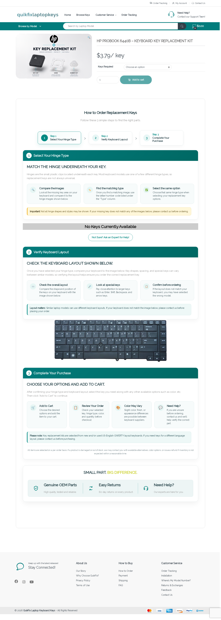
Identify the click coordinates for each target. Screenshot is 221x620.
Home (67, 15)
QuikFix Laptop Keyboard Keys (39, 610)
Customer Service (105, 15)
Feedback (166, 590)
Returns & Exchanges (172, 585)
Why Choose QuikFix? (87, 575)
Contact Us (200, 3)
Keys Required (105, 66)
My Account (181, 3)
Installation (166, 575)
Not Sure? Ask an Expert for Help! (110, 237)
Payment (123, 575)
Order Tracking (160, 3)
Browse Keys (83, 15)
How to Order (126, 571)
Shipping (123, 580)
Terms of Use (83, 585)
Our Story (81, 571)
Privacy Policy (83, 580)
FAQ (121, 585)
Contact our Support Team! (191, 16)
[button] (89, 37)
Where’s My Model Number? (176, 580)
